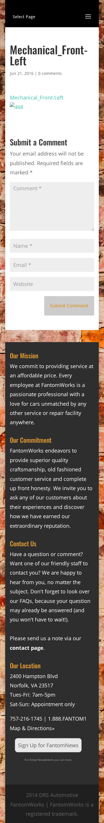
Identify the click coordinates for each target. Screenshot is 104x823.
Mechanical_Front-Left (36, 97)
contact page (26, 647)
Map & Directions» (32, 728)
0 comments (50, 73)
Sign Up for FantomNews (48, 745)
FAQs (26, 600)
